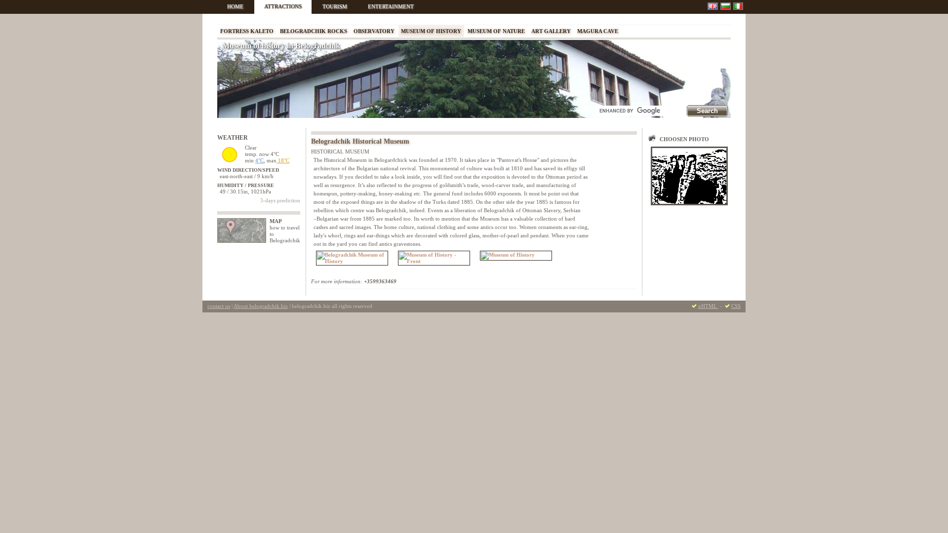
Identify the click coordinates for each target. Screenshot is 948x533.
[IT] (738, 6)
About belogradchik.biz (261, 306)
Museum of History (431, 31)
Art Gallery (551, 31)
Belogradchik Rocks (313, 31)
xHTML (708, 306)
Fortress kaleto (247, 31)
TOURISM (334, 6)
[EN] (713, 6)
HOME (235, 6)
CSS (736, 306)
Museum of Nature (496, 31)
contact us (218, 306)
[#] (689, 176)
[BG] (725, 6)
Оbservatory (374, 31)
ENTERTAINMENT (391, 6)
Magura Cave (597, 31)
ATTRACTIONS (283, 6)
